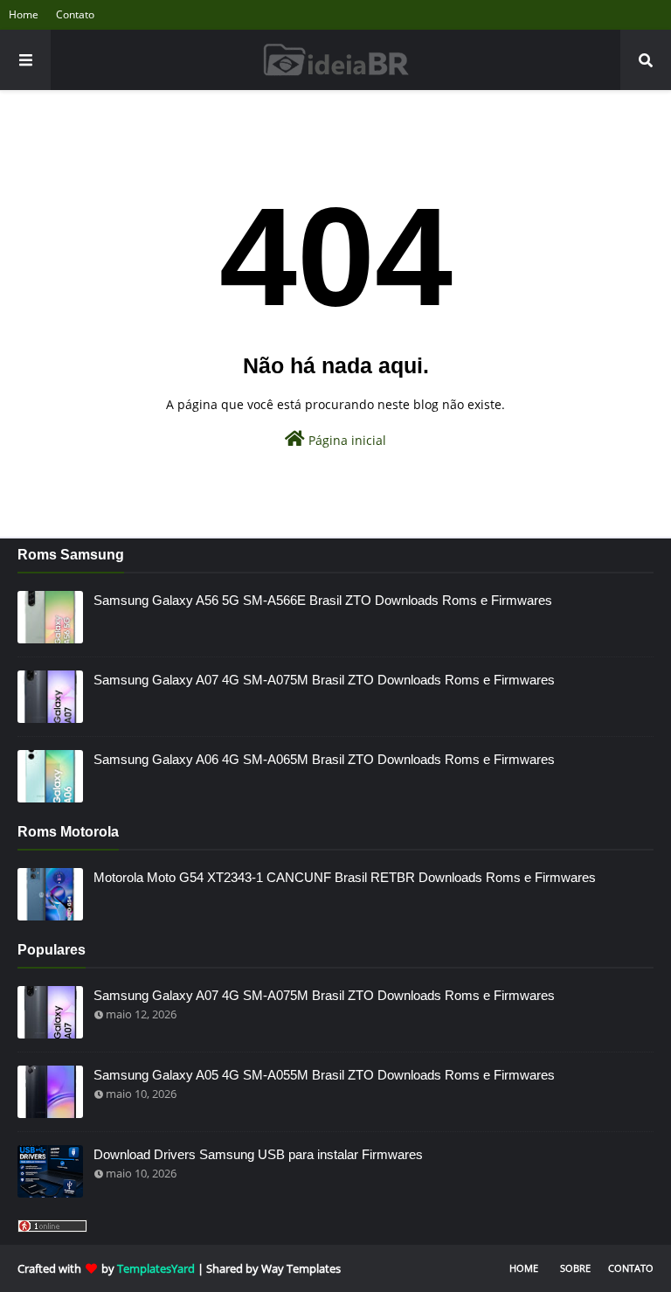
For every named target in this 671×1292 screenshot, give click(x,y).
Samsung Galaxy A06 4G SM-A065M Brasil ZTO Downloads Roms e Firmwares (324, 759)
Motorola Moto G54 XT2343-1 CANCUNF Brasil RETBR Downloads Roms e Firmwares (344, 877)
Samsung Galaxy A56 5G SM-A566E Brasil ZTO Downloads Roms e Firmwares (322, 600)
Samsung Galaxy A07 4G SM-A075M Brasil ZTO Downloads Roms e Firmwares (324, 679)
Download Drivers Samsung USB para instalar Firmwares (258, 1154)
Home (23, 14)
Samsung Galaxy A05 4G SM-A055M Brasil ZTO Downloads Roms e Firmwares (324, 1074)
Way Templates (301, 1268)
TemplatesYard (156, 1268)
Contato (75, 14)
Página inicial (345, 440)
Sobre (575, 1268)
